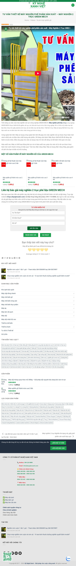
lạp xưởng (34, 354)
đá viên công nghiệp (58, 367)
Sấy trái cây (56, 363)
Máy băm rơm (59, 407)
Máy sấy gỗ (56, 413)
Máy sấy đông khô (66, 413)
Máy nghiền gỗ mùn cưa (17, 413)
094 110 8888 (28, 462)
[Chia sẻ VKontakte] (12, 258)
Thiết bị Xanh (5, 327)
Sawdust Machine (41, 416)
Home (27, 20)
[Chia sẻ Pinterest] (9, 258)
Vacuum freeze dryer (65, 419)
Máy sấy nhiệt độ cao (8, 319)
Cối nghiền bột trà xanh (32, 404)
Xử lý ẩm (4, 334)
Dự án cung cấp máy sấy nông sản (11, 351)
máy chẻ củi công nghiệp (8, 410)
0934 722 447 (21, 479)
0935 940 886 (31, 479)
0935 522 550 (31, 473)
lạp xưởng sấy (42, 354)
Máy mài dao (5, 413)
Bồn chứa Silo (5, 404)
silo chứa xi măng (6, 360)
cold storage (20, 404)
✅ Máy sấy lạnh (8, 497)
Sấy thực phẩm (47, 363)
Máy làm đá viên (65, 410)
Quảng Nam (64, 357)
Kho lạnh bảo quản (7, 290)
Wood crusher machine (46, 422)
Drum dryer (43, 404)
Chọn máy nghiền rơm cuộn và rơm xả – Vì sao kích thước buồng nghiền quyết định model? (38, 276)
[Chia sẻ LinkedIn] (14, 258)
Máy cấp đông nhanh (8, 293)
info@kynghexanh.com (30, 466)
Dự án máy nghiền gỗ (44, 20)
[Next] (74, 173)
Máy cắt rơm (20, 410)
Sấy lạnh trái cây (46, 360)
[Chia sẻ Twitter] (7, 258)
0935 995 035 (31, 471)
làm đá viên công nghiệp (8, 354)
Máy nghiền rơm (47, 413)
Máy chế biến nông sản (9, 301)
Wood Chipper (35, 422)
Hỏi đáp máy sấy (48, 351)
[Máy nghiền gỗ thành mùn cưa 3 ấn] (38, 167)
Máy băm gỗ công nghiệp (47, 407)
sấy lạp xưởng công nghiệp (9, 363)
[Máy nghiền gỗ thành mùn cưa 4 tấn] (63, 167)
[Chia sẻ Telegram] (19, 258)
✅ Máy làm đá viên (9, 502)
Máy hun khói (38, 410)
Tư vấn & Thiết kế (7, 330)
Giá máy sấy (25, 351)
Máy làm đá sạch (7, 312)
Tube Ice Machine (53, 419)
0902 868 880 (21, 473)
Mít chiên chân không (34, 357)
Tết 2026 (48, 367)
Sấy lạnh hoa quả (35, 360)
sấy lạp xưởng (56, 360)
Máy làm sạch (47, 410)
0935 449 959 (21, 471)
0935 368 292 (31, 485)
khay (3, 407)
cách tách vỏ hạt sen (60, 345)
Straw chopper (51, 416)
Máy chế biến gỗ (7, 297)
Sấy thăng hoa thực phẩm (34, 363)
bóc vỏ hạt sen (14, 345)
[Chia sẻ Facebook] (5, 258)
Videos (32, 20)
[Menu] (73, 5)
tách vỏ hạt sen (26, 367)
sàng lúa (59, 416)
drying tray (51, 404)
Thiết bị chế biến (7, 323)
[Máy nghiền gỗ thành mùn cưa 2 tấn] (13, 167)
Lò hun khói (9, 407)
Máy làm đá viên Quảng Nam (64, 354)
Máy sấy (4, 316)
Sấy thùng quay (6, 419)
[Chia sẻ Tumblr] (17, 258)
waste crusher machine (22, 422)
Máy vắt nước (5, 416)
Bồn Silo (13, 404)
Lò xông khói (24, 407)
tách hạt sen (5, 367)
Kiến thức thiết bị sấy (60, 351)
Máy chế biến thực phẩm (9, 304)
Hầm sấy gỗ (69, 404)
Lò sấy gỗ (16, 407)
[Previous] (1, 173)
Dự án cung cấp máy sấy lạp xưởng (47, 348)
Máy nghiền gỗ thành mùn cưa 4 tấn (62, 178)
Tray (45, 419)
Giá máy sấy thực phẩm (36, 351)
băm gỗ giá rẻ (32, 345)
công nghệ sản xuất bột (8, 348)
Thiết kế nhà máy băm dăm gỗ (34, 419)
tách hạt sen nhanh (15, 367)
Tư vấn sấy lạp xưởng (38, 367)
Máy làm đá (56, 410)
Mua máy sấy (51, 354)
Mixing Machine (34, 407)
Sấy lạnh (15, 360)
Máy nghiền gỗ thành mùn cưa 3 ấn (37, 178)
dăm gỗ (34, 348)
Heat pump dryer (59, 404)
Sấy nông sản (22, 363)
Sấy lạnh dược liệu (24, 360)
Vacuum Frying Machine (8, 422)
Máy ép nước (30, 416)
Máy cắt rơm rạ (29, 410)
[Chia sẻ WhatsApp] (2, 258)
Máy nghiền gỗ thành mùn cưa (33, 413)
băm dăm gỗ (23, 345)
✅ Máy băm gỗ (8, 500)
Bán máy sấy (5, 345)
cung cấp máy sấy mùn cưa (45, 345)
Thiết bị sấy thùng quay (18, 419)
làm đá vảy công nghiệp (23, 354)
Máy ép (3, 308)
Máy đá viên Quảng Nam (19, 357)
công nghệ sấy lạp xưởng (23, 348)
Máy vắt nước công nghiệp (18, 416)
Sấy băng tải (66, 416)
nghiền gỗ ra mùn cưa (53, 357)
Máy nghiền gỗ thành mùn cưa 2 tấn (12, 178)
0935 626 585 (21, 485)
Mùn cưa (43, 357)
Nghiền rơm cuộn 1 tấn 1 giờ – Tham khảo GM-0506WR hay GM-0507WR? (32, 269)
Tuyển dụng (64, 363)
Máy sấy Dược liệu (7, 357)
